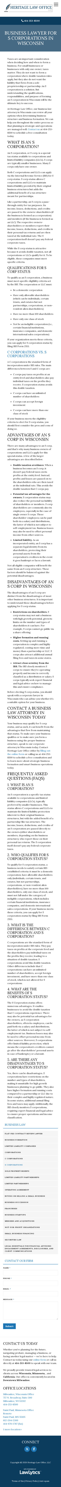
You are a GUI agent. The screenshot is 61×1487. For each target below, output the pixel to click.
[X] (27, 1449)
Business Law (15, 1124)
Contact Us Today (20, 1343)
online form (39, 1359)
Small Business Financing (19, 1233)
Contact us (34, 129)
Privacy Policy (31, 1481)
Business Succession (16, 1202)
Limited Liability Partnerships (22, 1177)
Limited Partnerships (17, 1183)
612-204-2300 (10, 1420)
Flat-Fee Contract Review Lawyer (24, 1134)
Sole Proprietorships (17, 1171)
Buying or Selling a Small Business (25, 1196)
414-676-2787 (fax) (13, 1423)
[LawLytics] (30, 1472)
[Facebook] (34, 1449)
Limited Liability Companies (20, 1146)
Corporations (13, 1152)
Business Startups (15, 1215)
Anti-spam (44, 1481)
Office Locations (19, 1388)
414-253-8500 (32, 20)
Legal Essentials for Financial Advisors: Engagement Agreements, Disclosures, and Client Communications (29, 1248)
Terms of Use (18, 1481)
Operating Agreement (17, 1190)
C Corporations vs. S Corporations (27, 354)
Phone (7, 1278)
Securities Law (13, 1240)
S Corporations (14, 1165)
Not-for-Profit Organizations (22, 1227)
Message (8, 1299)
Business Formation (16, 1140)
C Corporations (14, 1159)
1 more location (11, 1429)
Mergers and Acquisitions (19, 1221)
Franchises (11, 1208)
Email (7, 1289)
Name (6, 1268)
